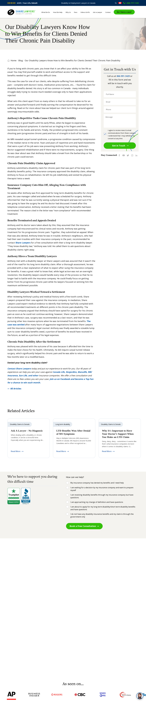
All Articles (15, 388)
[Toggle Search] (116, 3)
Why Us (68, 12)
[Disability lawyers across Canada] (120, 3)
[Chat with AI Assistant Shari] (139, 695)
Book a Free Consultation (83, 526)
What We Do (45, 12)
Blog (20, 60)
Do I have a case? (124, 12)
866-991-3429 (123, 76)
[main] (73, 349)
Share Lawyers (23, 242)
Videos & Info (85, 12)
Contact (108, 12)
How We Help (57, 12)
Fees (75, 12)
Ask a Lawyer (97, 12)
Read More (15, 451)
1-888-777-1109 (132, 3)
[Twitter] (128, 155)
